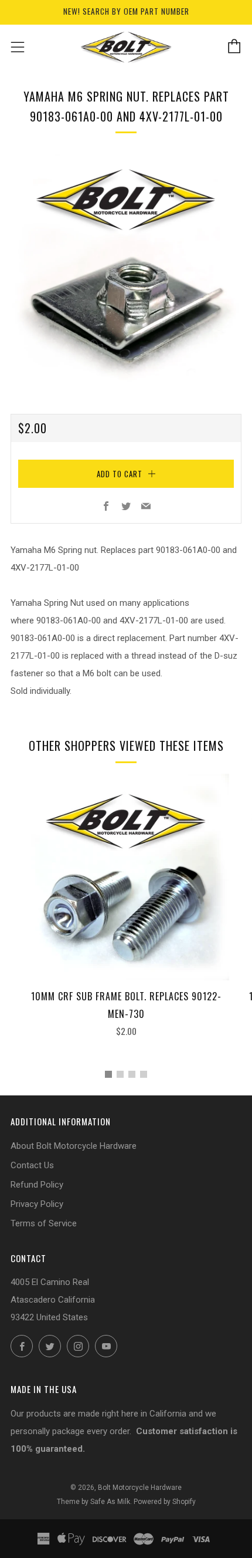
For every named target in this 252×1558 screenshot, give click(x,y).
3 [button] (131, 1074)
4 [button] (143, 1074)
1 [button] (108, 1074)
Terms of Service (44, 1223)
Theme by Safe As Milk (93, 1502)
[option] (126, 270)
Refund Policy (37, 1184)
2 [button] (120, 1074)
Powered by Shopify (165, 1502)
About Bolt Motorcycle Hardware (74, 1146)
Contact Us (32, 1165)
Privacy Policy (37, 1204)
